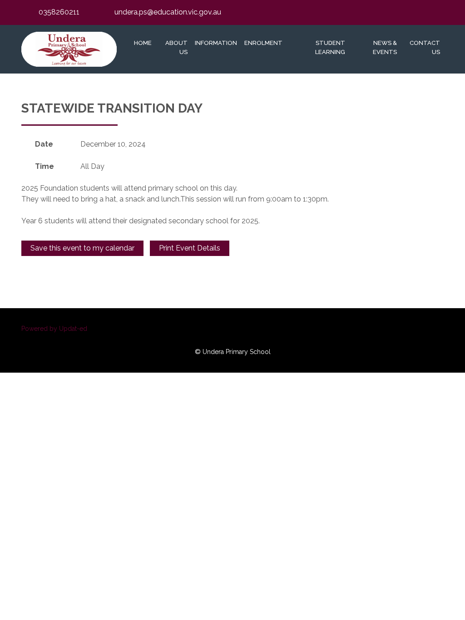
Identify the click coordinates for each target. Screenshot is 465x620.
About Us (176, 47)
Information (216, 42)
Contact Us (425, 47)
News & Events (385, 47)
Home (143, 42)
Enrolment (263, 42)
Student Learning (330, 47)
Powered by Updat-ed (54, 328)
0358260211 (59, 12)
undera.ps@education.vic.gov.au (167, 12)
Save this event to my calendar (82, 248)
